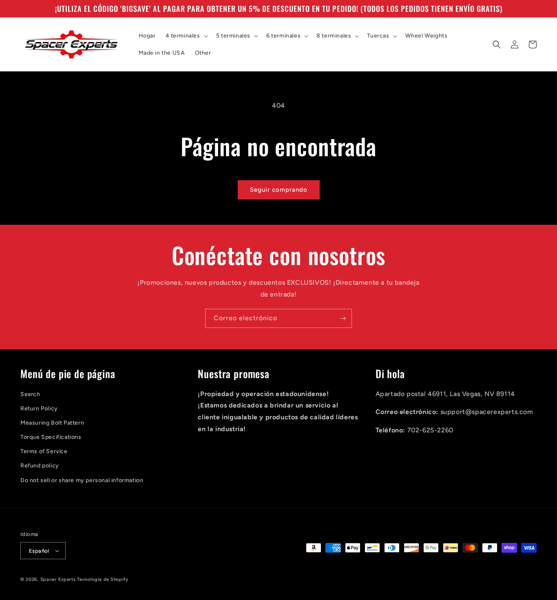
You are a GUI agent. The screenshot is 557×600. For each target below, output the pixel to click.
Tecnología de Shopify (102, 579)
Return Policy (39, 408)
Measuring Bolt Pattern (52, 422)
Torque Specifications (51, 437)
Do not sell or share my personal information (81, 480)
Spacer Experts (58, 579)
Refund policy (39, 465)
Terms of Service (44, 451)
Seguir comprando (278, 189)
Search (30, 394)
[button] (186, 35)
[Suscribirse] (342, 318)
